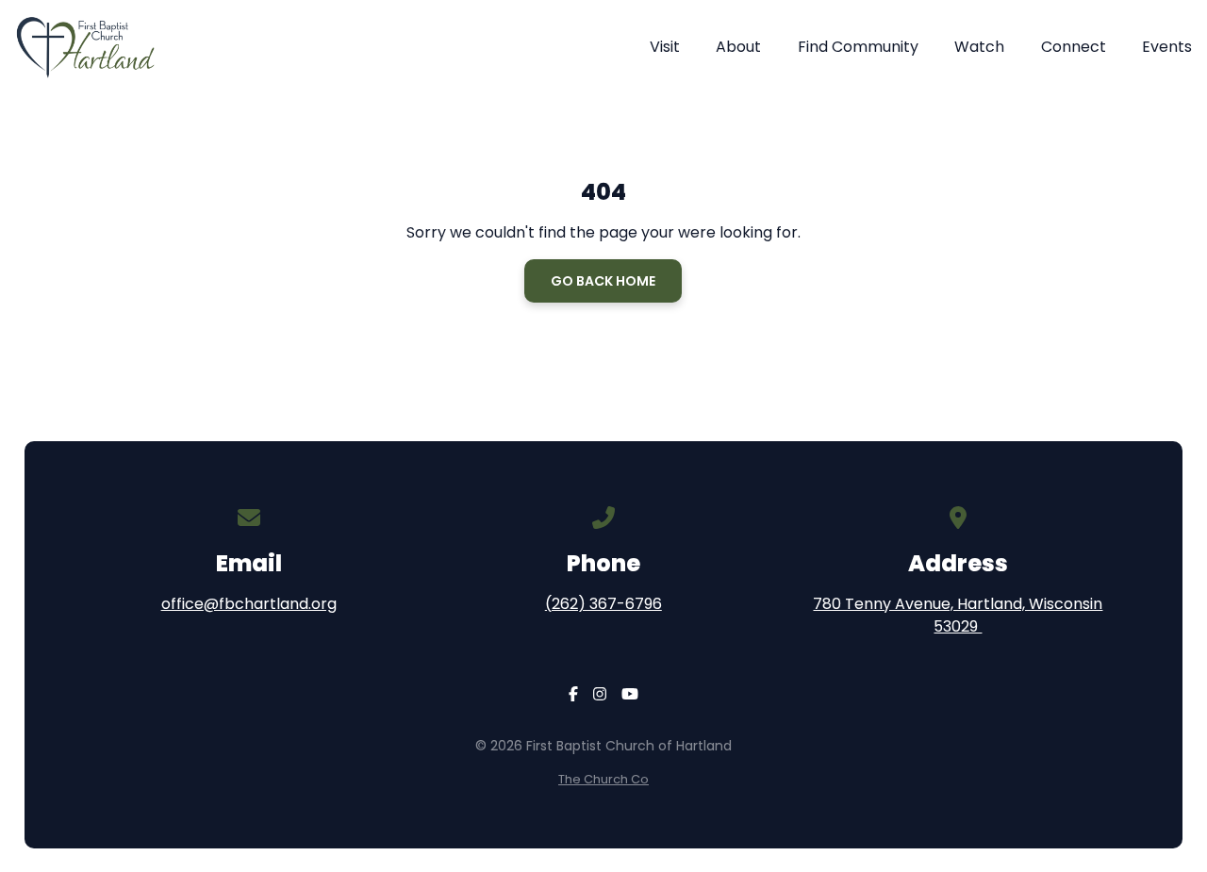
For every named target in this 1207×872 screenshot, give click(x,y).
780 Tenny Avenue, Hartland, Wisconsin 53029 (957, 615)
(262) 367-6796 (603, 604)
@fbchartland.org (270, 604)
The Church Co (603, 779)
